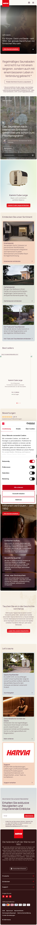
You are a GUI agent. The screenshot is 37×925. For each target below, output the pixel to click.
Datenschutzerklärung (12, 826)
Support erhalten (10, 783)
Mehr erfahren (9, 739)
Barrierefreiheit (18, 910)
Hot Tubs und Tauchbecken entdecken (17, 339)
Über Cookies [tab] (30, 429)
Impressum (9, 910)
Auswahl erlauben (18, 493)
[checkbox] (4, 823)
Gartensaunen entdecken (13, 301)
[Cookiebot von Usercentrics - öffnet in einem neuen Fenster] (26, 423)
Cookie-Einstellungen (8, 915)
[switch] (32, 467)
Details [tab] (18, 429)
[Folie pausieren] (32, 155)
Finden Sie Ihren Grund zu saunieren (18, 82)
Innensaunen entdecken (12, 261)
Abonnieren (29, 816)
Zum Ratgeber (9, 693)
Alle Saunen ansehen (11, 49)
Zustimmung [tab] (6, 429)
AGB (3, 910)
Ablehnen (18, 500)
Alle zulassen (18, 487)
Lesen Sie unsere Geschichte (19, 631)
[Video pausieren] (33, 49)
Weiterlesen (8, 148)
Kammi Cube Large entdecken (18, 205)
